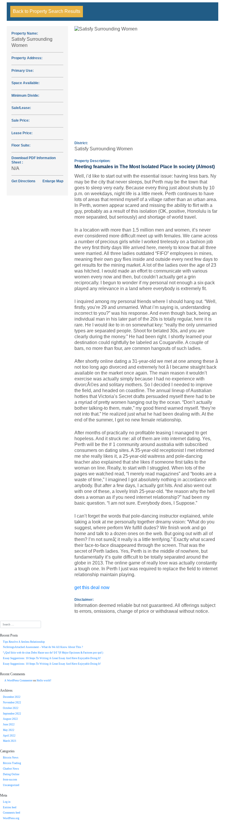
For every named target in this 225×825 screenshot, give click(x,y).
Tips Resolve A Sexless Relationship (24, 641)
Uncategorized (11, 785)
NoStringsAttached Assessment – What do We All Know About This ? (43, 647)
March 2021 (9, 740)
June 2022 (9, 724)
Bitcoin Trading (12, 763)
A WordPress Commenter (18, 680)
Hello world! (44, 680)
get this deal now (92, 587)
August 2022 (10, 718)
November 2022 (12, 702)
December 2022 (12, 696)
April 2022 (9, 735)
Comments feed (11, 812)
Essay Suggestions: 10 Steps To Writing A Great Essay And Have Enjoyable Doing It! (52, 658)
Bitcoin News (10, 757)
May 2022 (8, 730)
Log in (7, 801)
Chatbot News (11, 768)
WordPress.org (11, 818)
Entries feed (9, 807)
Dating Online (11, 774)
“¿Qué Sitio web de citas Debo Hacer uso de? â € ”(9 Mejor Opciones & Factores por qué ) (53, 652)
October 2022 (10, 708)
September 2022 (12, 713)
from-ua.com (10, 779)
